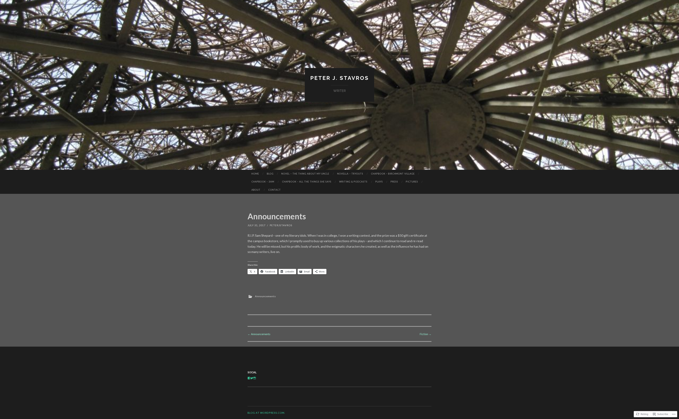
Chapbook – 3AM (262, 181)
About (255, 189)
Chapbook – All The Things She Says (306, 181)
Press (394, 181)
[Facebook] (249, 378)
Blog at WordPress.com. (266, 412)
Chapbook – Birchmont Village (393, 173)
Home (255, 173)
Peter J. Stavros (339, 78)
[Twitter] (251, 378)
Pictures (412, 181)
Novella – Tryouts (350, 173)
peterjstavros (281, 225)
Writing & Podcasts (353, 181)
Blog (270, 173)
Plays (379, 181)
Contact (274, 189)
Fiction (425, 334)
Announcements (265, 296)
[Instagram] (254, 378)
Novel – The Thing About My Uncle (305, 173)
